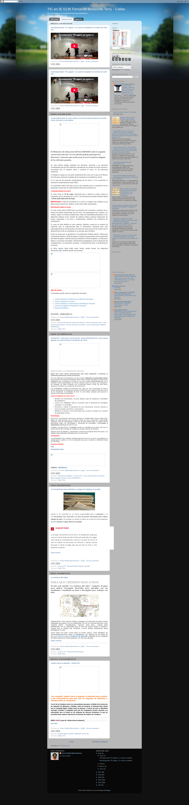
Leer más (54, 723)
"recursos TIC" (77, 476)
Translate (127, 69)
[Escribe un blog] (54, 64)
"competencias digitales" (65, 476)
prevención (85, 733)
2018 (100, 753)
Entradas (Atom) (65, 745)
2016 (100, 775)
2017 (100, 772)
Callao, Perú (61, 329)
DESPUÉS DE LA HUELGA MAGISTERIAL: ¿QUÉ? (122, 304)
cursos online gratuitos (90, 476)
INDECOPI (78, 733)
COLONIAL (117, 287)
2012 (100, 785)
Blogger (108, 790)
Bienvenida (54, 19)
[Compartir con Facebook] (57, 64)
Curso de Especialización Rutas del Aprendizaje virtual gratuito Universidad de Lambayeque (125, 177)
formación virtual (66, 478)
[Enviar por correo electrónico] (52, 64)
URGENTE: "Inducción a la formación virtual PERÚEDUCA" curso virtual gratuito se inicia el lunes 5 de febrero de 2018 (79, 339)
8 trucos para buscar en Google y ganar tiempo (127, 118)
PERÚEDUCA (62, 467)
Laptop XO (78, 19)
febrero (102, 766)
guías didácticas (59, 636)
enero (102, 769)
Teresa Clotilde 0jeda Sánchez (72, 753)
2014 (100, 780)
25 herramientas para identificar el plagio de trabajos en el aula (75, 489)
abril (101, 764)
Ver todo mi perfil (65, 756)
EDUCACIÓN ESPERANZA (122, 302)
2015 (100, 777)
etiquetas (71, 733)
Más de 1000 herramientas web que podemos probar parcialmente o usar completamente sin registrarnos (128, 192)
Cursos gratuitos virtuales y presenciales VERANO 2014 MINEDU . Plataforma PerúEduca (124, 207)
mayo (102, 755)
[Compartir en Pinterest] (59, 64)
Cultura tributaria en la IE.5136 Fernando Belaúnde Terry (124, 293)
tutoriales (87, 566)
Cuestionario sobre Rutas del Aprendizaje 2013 (122, 163)
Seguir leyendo (55, 552)
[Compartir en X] (55, 64)
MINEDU (103, 324)
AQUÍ (57, 720)
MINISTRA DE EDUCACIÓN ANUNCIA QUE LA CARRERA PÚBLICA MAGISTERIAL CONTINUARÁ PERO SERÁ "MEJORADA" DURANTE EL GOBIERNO (125, 315)
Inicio (71, 742)
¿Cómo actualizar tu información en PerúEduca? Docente (75, 303)
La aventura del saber (59, 577)
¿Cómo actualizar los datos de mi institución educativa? (74, 299)
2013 (100, 782)
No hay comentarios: (92, 61)
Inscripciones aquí (57, 449)
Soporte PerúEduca (62, 308)
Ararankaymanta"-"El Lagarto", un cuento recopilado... (116, 758)
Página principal (67, 19)
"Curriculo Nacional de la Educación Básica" (71, 322)
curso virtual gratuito (93, 324)
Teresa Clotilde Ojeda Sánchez (124, 84)
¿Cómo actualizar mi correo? (65, 301)
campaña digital (62, 733)
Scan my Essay (62, 528)
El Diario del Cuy (119, 286)
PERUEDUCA (55, 327)
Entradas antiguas (100, 742)
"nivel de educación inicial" (93, 322)
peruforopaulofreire (120, 310)
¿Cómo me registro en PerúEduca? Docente (70, 305)
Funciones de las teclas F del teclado (124, 112)
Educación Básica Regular (75, 566)
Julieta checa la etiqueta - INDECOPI (65, 663)
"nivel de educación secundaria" (76, 324)
